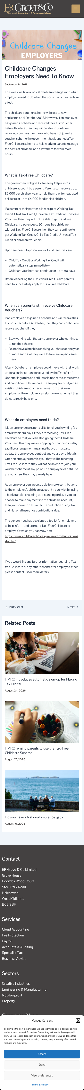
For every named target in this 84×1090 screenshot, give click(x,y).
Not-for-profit (12, 995)
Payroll (7, 941)
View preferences (42, 1075)
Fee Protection (13, 935)
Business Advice (14, 958)
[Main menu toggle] (75, 9)
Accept (42, 1054)
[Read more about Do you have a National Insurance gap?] (42, 790)
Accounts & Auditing (17, 947)
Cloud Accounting (15, 929)
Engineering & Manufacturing (24, 989)
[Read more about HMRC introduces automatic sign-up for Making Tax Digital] (42, 653)
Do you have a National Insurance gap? (34, 817)
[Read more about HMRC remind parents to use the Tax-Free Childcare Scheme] (42, 722)
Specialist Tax (12, 952)
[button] (78, 1021)
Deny (42, 1064)
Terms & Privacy (40, 1084)
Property (8, 1001)
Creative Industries (16, 983)
